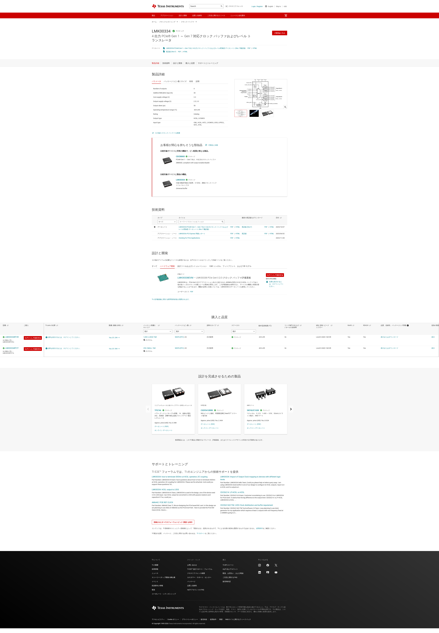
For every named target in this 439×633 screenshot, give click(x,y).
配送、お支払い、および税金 (233, 573)
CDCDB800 (180, 156)
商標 (220, 619)
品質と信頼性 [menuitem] (197, 15)
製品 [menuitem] (153, 15)
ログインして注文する (275, 275)
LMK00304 (180, 180)
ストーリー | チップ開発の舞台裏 (163, 577)
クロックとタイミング (167, 22)
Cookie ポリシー (173, 619)
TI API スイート (228, 565)
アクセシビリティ (158, 619)
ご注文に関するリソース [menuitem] (216, 15)
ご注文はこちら (279, 33)
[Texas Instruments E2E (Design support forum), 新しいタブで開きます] (267, 573)
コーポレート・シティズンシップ (164, 594)
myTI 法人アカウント (230, 569)
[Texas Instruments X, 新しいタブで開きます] (276, 566)
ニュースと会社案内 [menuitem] (237, 15)
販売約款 (204, 619)
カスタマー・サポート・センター (199, 577)
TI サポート (201, 533)
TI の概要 (155, 565)
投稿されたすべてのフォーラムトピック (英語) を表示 (173, 522)
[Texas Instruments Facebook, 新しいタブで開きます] (267, 566)
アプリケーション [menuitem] (167, 15)
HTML (255, 48)
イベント (155, 581)
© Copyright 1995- (160, 623)
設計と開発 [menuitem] (183, 15)
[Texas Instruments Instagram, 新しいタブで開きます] (259, 566)
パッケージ (191, 581)
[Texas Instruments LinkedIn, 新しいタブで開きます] (259, 573)
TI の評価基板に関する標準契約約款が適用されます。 (171, 299)
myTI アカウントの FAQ (195, 590)
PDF (249, 48)
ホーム (154, 22)
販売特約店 (227, 581)
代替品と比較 (213, 145)
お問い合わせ (192, 565)
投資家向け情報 (157, 586)
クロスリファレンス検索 (196, 573)
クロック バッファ (187, 22)
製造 (153, 590)
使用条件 (259, 528)
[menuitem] (286, 15)
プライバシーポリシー (190, 619)
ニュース (155, 573)
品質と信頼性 (192, 586)
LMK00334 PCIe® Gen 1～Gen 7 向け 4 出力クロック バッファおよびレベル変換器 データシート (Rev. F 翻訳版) (206, 48)
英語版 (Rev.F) (171, 52)
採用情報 (155, 569)
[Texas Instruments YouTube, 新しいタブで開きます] (276, 573)
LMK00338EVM (185, 277)
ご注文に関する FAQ (230, 577)
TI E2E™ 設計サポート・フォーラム (199, 569)
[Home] (168, 6)
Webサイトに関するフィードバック (238, 619)
